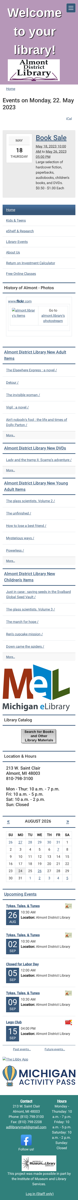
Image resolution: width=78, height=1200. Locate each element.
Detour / (12, 382)
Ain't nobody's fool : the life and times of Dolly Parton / (36, 422)
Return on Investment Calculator (30, 263)
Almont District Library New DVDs (35, 448)
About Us (13, 252)
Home (10, 89)
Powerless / (15, 550)
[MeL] (36, 687)
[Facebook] (26, 1140)
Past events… (22, 1049)
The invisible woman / (23, 395)
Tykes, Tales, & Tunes (23, 906)
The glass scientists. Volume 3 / (30, 609)
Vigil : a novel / (17, 407)
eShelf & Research (20, 231)
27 (20, 842)
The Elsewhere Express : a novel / (31, 370)
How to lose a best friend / (26, 526)
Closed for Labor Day (22, 964)
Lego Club (14, 1022)
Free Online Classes (21, 274)
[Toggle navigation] (71, 7)
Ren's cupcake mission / (24, 634)
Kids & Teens (16, 220)
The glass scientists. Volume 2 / (30, 501)
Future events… (55, 1049)
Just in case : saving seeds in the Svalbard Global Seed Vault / (38, 594)
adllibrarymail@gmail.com (26, 1127)
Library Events (17, 242)
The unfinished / (18, 513)
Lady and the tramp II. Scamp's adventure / (39, 460)
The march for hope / (22, 622)
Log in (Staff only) (40, 1194)
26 (40, 871)
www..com (20, 301)
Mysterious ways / (20, 538)
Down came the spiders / (25, 646)
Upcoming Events (20, 894)
